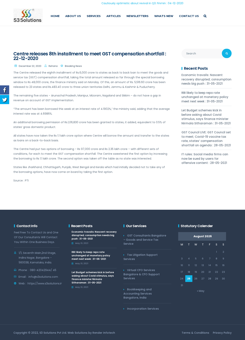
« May (200, 291)
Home (55, 16)
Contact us (189, 16)
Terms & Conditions (195, 333)
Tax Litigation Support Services (140, 257)
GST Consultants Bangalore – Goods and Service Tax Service (144, 240)
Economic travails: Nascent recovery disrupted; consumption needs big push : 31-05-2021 (206, 79)
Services (94, 16)
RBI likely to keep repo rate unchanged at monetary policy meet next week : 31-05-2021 (204, 97)
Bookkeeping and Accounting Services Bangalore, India (137, 293)
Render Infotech (103, 333)
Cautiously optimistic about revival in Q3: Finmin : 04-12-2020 (134, 3)
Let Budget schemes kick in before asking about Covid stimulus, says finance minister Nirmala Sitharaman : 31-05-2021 (206, 116)
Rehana (53, 66)
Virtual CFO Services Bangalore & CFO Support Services (141, 274)
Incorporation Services (143, 309)
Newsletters (138, 16)
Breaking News (73, 66)
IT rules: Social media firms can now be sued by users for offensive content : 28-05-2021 (204, 158)
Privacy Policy (222, 333)
